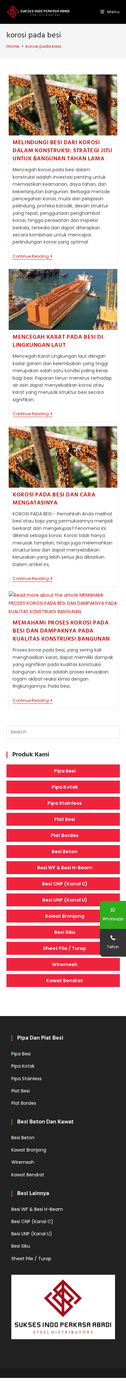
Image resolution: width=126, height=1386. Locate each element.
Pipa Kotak (65, 787)
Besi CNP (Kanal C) (65, 884)
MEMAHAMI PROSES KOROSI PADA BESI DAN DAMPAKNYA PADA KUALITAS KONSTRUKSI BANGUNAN (61, 631)
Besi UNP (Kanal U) (64, 900)
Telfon (113, 947)
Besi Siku (64, 932)
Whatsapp (112, 919)
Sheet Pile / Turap (64, 948)
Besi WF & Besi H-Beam (64, 867)
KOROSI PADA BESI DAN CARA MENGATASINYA (54, 499)
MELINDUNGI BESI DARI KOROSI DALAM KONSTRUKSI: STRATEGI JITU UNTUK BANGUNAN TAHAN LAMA (62, 151)
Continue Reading (32, 257)
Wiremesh (65, 964)
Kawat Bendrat (64, 980)
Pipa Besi (65, 771)
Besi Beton (65, 851)
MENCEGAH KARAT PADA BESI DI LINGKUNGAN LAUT (58, 341)
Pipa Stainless (64, 803)
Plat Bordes (65, 835)
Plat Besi (64, 819)
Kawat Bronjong (64, 916)
